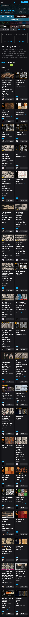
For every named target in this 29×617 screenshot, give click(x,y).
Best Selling (11, 62)
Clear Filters (21, 41)
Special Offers (7, 65)
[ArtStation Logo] (14, 2)
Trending (4, 62)
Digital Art (13, 29)
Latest (3, 67)
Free (23, 65)
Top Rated (18, 65)
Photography (5, 29)
